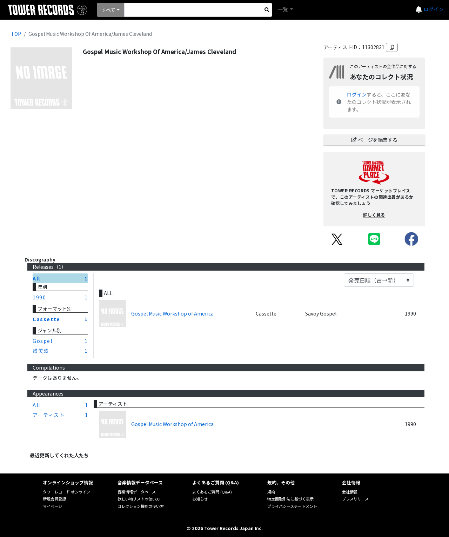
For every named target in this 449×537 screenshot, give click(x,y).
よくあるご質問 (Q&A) (212, 492)
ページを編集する (377, 139)
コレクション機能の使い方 (141, 506)
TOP (16, 33)
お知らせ (200, 499)
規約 (271, 492)
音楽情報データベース (137, 492)
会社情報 (349, 492)
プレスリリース (355, 499)
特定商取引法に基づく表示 (290, 499)
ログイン (433, 9)
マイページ (52, 506)
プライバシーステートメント (292, 506)
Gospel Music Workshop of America (172, 313)
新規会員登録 (54, 499)
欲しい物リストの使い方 (139, 499)
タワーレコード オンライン (66, 492)
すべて (108, 9)
